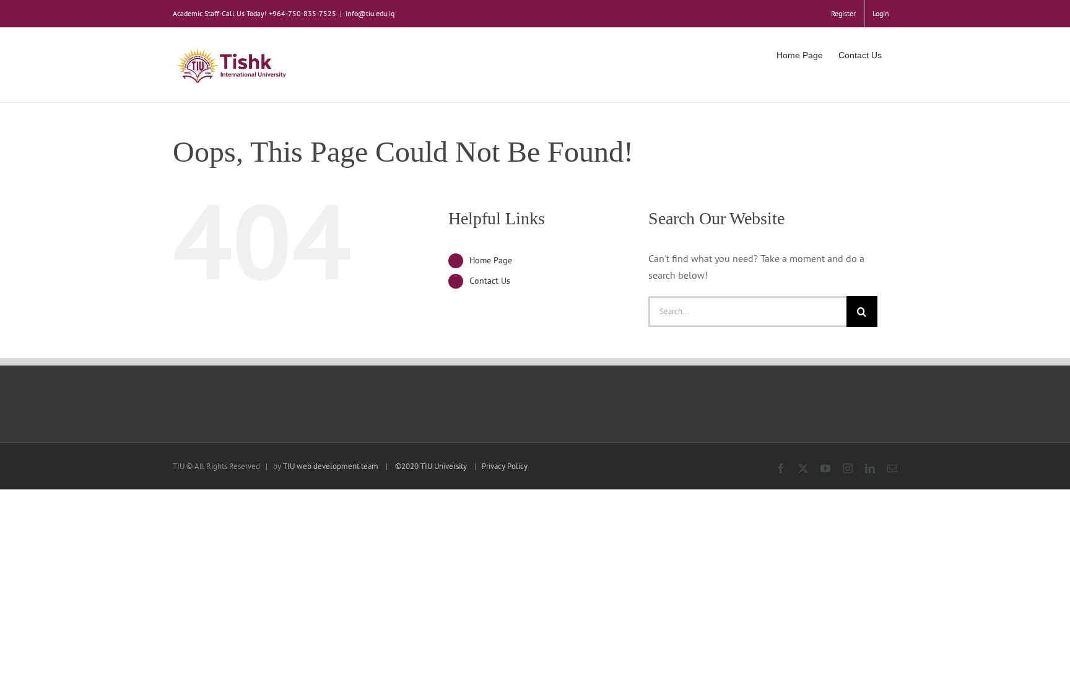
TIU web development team (330, 466)
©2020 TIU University (431, 466)
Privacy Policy (505, 466)
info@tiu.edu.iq (370, 13)
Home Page (490, 260)
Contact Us (489, 280)
